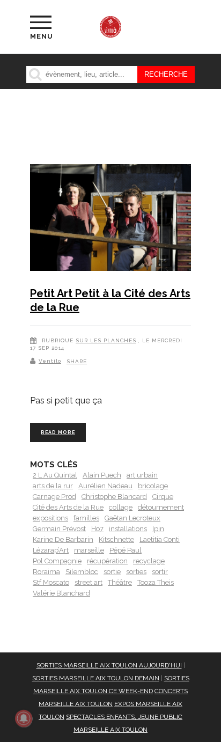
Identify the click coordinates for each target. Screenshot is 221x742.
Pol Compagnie (57, 561)
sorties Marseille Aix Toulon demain (95, 678)
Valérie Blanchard (61, 593)
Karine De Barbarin (63, 539)
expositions (50, 518)
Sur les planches (106, 340)
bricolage (153, 486)
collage (120, 507)
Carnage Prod (54, 497)
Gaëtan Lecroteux (132, 518)
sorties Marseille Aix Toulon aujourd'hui (109, 665)
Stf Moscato (51, 582)
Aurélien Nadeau (105, 486)
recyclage (149, 561)
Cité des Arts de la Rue (68, 507)
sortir (160, 572)
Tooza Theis (155, 582)
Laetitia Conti (159, 539)
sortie (112, 572)
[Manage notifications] (23, 718)
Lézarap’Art (51, 550)
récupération (107, 561)
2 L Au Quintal (55, 475)
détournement (161, 507)
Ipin (158, 529)
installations (128, 529)
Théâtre (120, 582)
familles (86, 518)
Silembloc (81, 572)
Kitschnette (116, 539)
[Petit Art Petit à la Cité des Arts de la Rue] (110, 219)
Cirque (162, 497)
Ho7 (97, 529)
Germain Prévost (59, 529)
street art (88, 582)
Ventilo (50, 361)
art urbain (142, 475)
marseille (89, 550)
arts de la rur (53, 486)
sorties (136, 572)
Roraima (46, 572)
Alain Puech (102, 475)
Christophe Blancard (114, 497)
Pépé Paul (125, 550)
